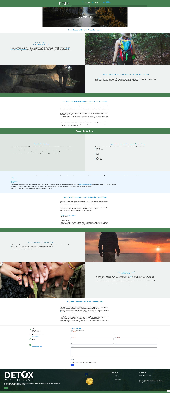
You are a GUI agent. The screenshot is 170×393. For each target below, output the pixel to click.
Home (116, 375)
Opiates (12, 177)
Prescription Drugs (15, 178)
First (71, 334)
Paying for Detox (118, 379)
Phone (117, 337)
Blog (116, 382)
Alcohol (12, 182)
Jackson (62, 311)
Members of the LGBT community (68, 215)
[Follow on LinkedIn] (7, 388)
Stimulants (13, 180)
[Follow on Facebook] (5, 388)
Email (73, 337)
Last (114, 334)
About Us (117, 376)
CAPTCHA (72, 359)
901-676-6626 (107, 3)
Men (62, 212)
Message (72, 346)
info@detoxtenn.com (37, 346)
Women (63, 214)
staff (131, 276)
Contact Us (117, 380)
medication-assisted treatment (85, 184)
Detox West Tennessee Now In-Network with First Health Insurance (150, 380)
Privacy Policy (159, 391)
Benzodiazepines (14, 181)
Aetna (99, 78)
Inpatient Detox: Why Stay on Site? (145, 375)
